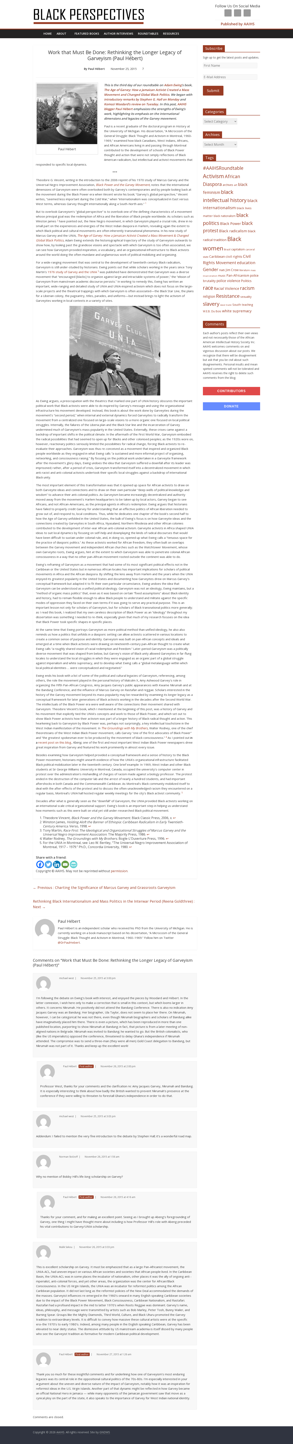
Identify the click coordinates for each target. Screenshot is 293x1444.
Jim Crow (232, 270)
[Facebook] (40, 864)
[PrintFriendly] (73, 864)
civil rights (234, 256)
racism (247, 288)
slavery (211, 303)
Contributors (231, 391)
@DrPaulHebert (69, 942)
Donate (231, 406)
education (246, 262)
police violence (228, 280)
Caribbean (217, 256)
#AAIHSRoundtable (223, 168)
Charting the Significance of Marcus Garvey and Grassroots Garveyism (104, 887)
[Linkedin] (57, 864)
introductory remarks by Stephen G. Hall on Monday (141, 99)
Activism (213, 176)
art (235, 185)
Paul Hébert (124, 109)
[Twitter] (48, 864)
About (61, 33)
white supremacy (237, 311)
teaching (247, 305)
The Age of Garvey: (118, 90)
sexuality (246, 297)
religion (209, 296)
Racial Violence (226, 288)
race (208, 287)
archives (228, 185)
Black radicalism (233, 230)
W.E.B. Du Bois (212, 311)
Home (47, 33)
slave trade (226, 305)
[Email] (65, 864)
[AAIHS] (94, 6)
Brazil (227, 249)
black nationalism (225, 216)
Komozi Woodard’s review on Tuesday (131, 104)
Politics (246, 281)
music (222, 275)
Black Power (230, 223)
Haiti (222, 270)
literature (244, 270)
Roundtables (148, 33)
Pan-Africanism (237, 275)
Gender (210, 269)
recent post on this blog (54, 742)
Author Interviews (118, 33)
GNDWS (104, 1432)
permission (119, 871)
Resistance (228, 296)
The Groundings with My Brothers (124, 728)
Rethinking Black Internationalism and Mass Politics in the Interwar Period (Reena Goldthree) (114, 904)
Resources (171, 33)
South (236, 305)
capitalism (238, 249)
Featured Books (87, 33)
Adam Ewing (173, 85)
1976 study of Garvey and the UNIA (72, 272)
